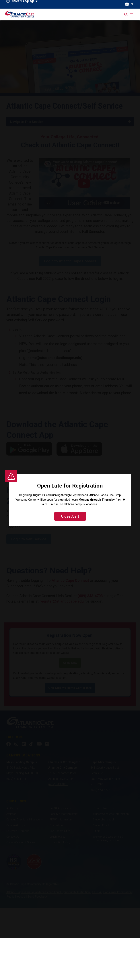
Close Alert (70, 516)
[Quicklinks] (131, 4)
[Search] (126, 14)
